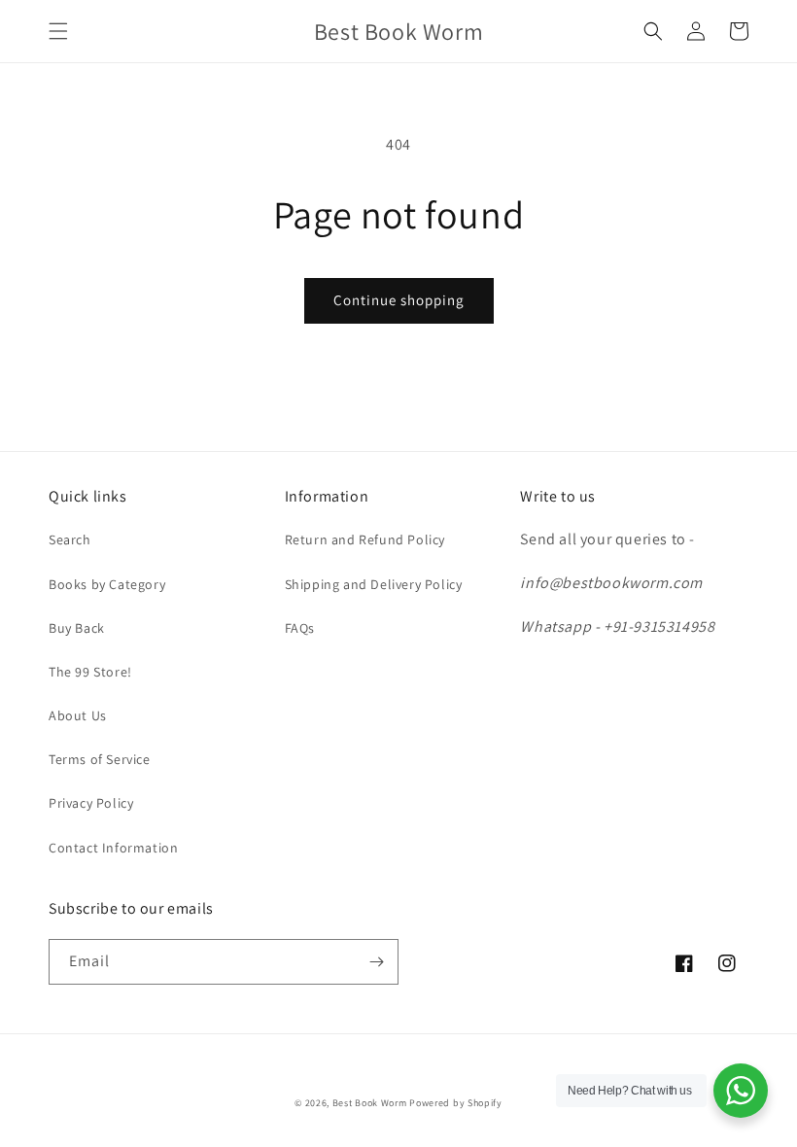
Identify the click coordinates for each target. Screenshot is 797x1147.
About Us (78, 715)
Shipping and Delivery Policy (374, 584)
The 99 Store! (90, 671)
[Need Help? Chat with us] (740, 1090)
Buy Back (77, 628)
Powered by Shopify (455, 1102)
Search (70, 539)
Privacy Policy (91, 803)
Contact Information (113, 847)
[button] (58, 31)
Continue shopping (399, 300)
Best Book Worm (369, 1102)
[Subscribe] (376, 962)
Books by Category (107, 584)
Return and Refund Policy (365, 539)
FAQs (300, 628)
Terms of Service (100, 759)
